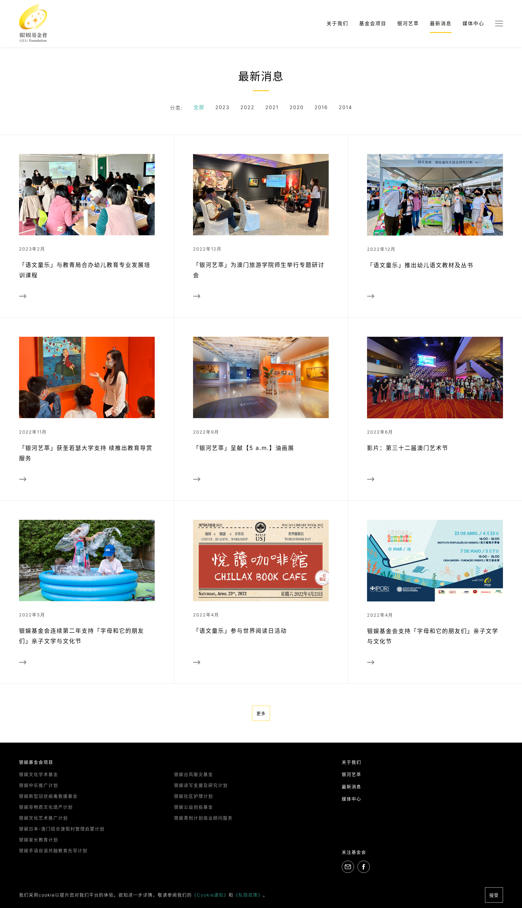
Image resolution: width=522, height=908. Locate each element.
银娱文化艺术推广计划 (43, 818)
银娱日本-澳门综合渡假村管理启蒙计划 (62, 829)
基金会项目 (372, 23)
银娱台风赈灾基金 (193, 774)
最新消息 (441, 23)
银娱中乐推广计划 (38, 785)
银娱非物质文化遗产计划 (46, 807)
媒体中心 (473, 23)
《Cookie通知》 (210, 895)
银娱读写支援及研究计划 (201, 785)
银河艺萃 (408, 23)
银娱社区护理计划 (193, 796)
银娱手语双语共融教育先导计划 (53, 850)
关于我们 (337, 23)
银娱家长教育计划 (38, 839)
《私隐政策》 (248, 895)
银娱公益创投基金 (193, 807)
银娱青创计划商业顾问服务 (203, 818)
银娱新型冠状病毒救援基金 (48, 796)
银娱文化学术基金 (38, 774)
